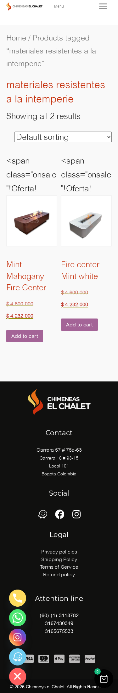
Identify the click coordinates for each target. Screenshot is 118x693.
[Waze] (17, 656)
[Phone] (17, 598)
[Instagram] (17, 637)
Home (16, 38)
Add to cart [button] (24, 336)
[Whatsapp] (17, 617)
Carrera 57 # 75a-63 (59, 450)
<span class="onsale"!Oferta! (31, 237)
